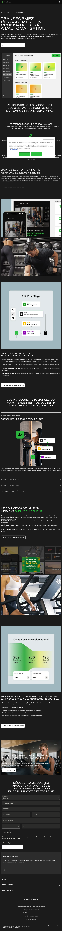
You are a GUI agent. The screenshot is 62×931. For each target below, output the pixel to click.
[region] (31, 147)
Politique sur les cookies (31, 913)
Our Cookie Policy (14, 149)
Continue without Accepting (48, 139)
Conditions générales (31, 916)
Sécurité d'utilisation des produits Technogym (31, 906)
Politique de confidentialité (31, 910)
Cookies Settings (31, 919)
